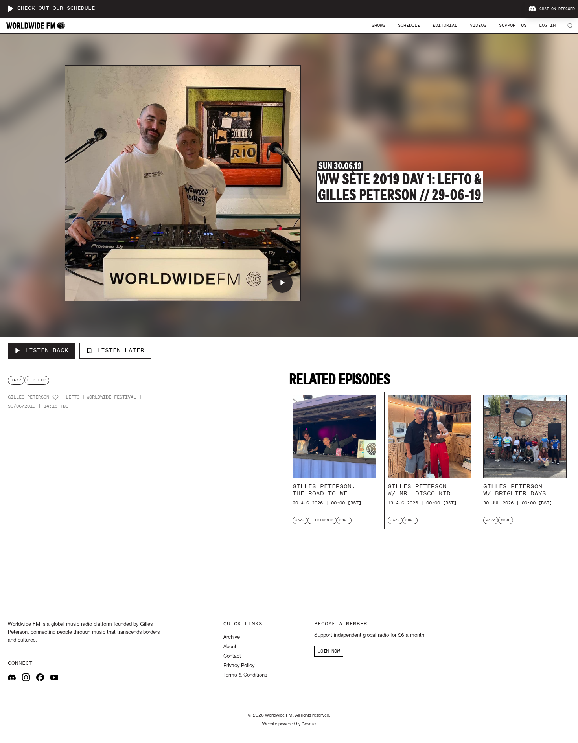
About (229, 647)
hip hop (36, 380)
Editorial (445, 25)
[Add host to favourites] (55, 397)
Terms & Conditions (245, 675)
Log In (547, 25)
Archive (231, 637)
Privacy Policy (238, 666)
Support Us (512, 25)
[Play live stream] (10, 9)
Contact (232, 656)
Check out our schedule (56, 8)
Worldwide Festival (111, 397)
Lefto (72, 397)
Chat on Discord (557, 9)
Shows (378, 25)
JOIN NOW (329, 651)
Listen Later (120, 350)
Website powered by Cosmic (289, 724)
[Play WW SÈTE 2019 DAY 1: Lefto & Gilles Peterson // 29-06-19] (282, 282)
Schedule (409, 25)
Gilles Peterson (28, 397)
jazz (16, 380)
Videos (478, 25)
